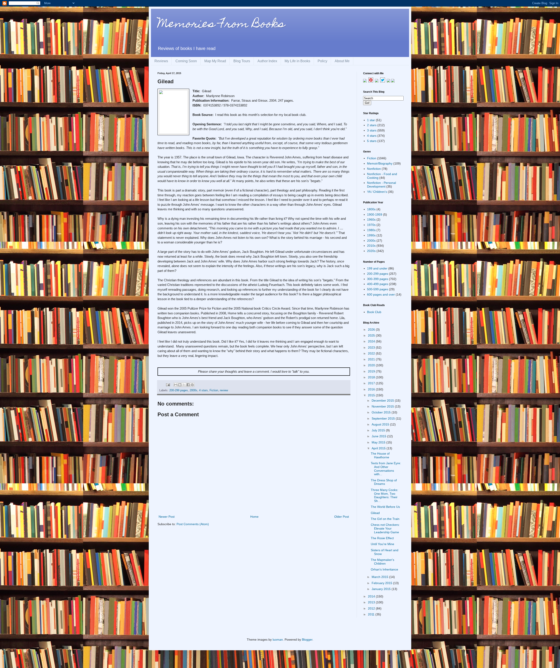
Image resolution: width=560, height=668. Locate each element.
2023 (372, 347)
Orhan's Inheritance (384, 569)
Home (254, 516)
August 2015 (381, 424)
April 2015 (379, 448)
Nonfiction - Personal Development (381, 184)
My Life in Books (297, 61)
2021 (372, 359)
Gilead (375, 513)
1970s (371, 225)
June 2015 (379, 436)
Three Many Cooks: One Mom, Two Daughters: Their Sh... (384, 495)
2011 (371, 614)
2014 (372, 596)
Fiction (214, 390)
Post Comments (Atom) (193, 524)
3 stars (371, 130)
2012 (372, 608)
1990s (371, 235)
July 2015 (379, 430)
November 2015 (383, 406)
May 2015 (379, 442)
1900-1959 (374, 214)
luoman (278, 639)
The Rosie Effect (382, 538)
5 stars (371, 141)
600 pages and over (381, 294)
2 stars (371, 125)
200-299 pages (178, 390)
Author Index (267, 61)
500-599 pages (377, 289)
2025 (372, 335)
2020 (372, 365)
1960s (371, 219)
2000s (193, 390)
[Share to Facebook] (188, 385)
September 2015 (384, 418)
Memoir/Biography (379, 163)
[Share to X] (184, 385)
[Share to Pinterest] (192, 385)
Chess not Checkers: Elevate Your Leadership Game (385, 528)
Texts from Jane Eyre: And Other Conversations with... (386, 468)
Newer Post (167, 516)
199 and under (377, 268)
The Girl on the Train (385, 519)
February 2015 (382, 583)
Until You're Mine (382, 544)
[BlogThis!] (180, 385)
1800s (371, 209)
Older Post (341, 516)
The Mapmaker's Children (382, 561)
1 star (371, 120)
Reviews (161, 61)
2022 (372, 353)
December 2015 (383, 400)
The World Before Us (385, 507)
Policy (322, 61)
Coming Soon (186, 61)
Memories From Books (221, 25)
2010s (371, 245)
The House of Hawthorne (380, 455)
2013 (372, 602)
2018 (372, 377)
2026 (372, 329)
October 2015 (382, 412)
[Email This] (175, 385)
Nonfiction (374, 168)
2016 (372, 389)
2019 (372, 371)
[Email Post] (168, 384)
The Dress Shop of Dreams (384, 482)
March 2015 (380, 577)
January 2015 (382, 589)
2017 (372, 383)
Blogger (307, 639)
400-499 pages (377, 284)
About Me (342, 61)
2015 (372, 395)
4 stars (203, 390)
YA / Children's (377, 191)
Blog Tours (241, 61)
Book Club (374, 312)
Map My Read (215, 61)
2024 (372, 341)
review (224, 390)
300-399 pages (377, 279)
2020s (371, 251)
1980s (371, 230)
